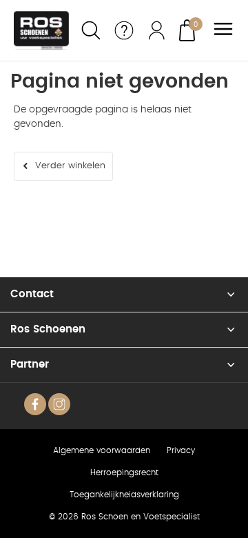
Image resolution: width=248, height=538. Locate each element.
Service (124, 30)
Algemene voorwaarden (101, 450)
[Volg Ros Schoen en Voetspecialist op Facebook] (35, 404)
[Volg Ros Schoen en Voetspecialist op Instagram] (59, 404)
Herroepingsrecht (124, 472)
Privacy (181, 450)
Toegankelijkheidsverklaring (124, 494)
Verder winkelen (70, 165)
